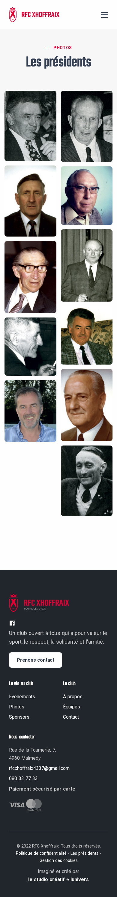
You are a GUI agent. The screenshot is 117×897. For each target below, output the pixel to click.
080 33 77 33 (23, 778)
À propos (72, 696)
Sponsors (19, 717)
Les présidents (84, 853)
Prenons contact (35, 660)
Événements (22, 696)
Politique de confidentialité (41, 853)
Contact (71, 717)
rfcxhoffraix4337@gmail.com (39, 768)
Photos (62, 47)
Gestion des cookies (59, 860)
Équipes (71, 707)
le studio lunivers (58, 879)
